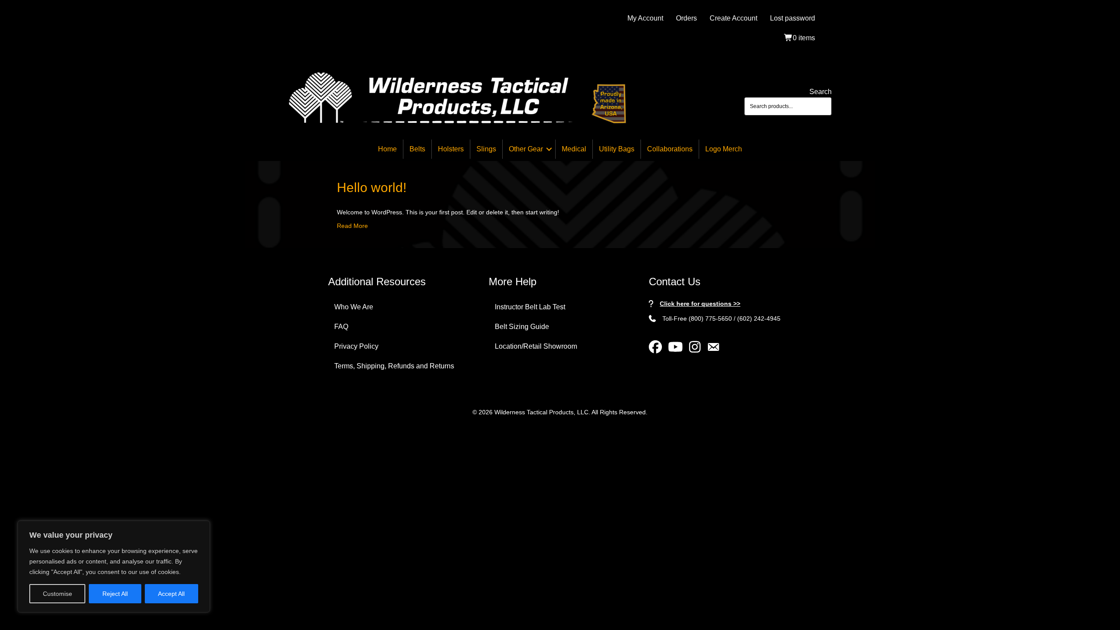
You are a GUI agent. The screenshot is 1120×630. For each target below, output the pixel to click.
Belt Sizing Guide (522, 326)
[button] (549, 149)
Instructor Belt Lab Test (530, 307)
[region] (114, 566)
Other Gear (526, 149)
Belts (417, 149)
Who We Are (353, 307)
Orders (686, 18)
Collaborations (670, 149)
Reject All (115, 593)
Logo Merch (723, 149)
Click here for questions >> (700, 303)
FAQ (341, 326)
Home (387, 149)
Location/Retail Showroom (536, 346)
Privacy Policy (356, 346)
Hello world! (371, 187)
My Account (645, 18)
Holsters (451, 149)
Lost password (792, 18)
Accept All (171, 593)
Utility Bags (616, 149)
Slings (486, 149)
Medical (574, 149)
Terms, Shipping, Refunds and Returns (394, 366)
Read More (352, 225)
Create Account (733, 18)
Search (820, 91)
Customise (57, 593)
